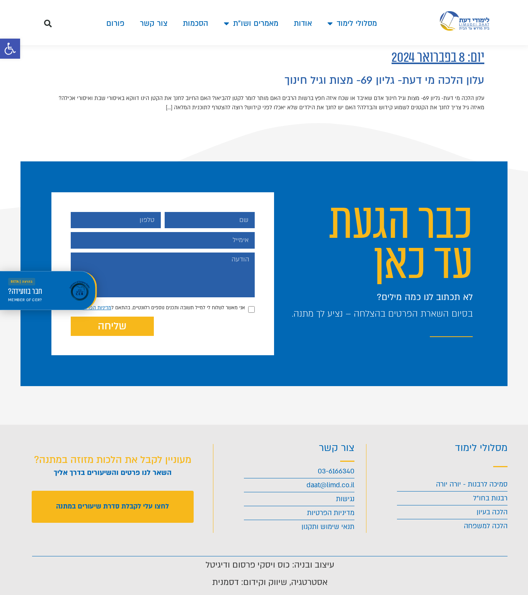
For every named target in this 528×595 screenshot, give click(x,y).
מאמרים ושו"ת (255, 24)
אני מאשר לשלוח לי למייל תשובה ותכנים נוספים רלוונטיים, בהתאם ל (162, 307)
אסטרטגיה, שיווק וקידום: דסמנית (270, 582)
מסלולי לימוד (357, 24)
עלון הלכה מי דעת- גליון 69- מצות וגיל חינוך (384, 80)
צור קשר (153, 24)
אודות (303, 24)
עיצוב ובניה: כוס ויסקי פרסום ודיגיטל (270, 565)
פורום (115, 24)
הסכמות (195, 24)
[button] (10, 49)
